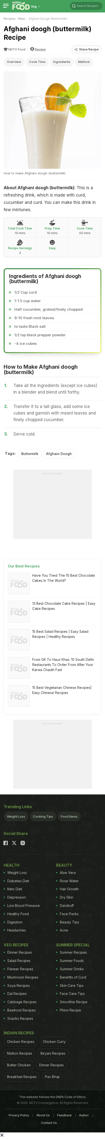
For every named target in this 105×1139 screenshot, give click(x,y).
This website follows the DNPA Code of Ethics (52, 1097)
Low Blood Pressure (23, 905)
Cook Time (37, 62)
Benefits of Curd (73, 977)
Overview (14, 62)
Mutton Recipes (19, 1053)
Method (84, 62)
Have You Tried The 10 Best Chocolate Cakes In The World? (63, 578)
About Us (43, 1115)
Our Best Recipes (24, 566)
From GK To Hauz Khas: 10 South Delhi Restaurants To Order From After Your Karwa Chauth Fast (63, 664)
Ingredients (61, 62)
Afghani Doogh (59, 454)
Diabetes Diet (18, 881)
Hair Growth (69, 889)
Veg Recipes (16, 944)
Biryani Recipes (53, 1053)
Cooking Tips (43, 816)
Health (11, 865)
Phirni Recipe (70, 1010)
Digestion (14, 922)
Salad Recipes (19, 961)
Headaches (16, 930)
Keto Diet (14, 889)
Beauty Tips (69, 922)
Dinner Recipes (19, 952)
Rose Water (69, 881)
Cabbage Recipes (22, 1002)
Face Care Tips (72, 993)
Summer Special (73, 944)
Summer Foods (72, 961)
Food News (69, 816)
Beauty (64, 865)
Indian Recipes (19, 1032)
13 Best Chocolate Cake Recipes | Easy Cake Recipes (63, 606)
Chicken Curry (54, 1042)
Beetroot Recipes (21, 1010)
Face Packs (69, 914)
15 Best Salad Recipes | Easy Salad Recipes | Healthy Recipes (60, 634)
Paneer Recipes (20, 969)
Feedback (64, 1115)
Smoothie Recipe (73, 1002)
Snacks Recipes (20, 1018)
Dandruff (67, 905)
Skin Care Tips (72, 985)
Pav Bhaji (52, 1077)
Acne (64, 930)
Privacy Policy (19, 1115)
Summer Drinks (72, 969)
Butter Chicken (19, 1065)
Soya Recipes (18, 985)
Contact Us (49, 1123)
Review (40, 49)
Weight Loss (16, 816)
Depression (16, 897)
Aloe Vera (68, 873)
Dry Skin (66, 897)
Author (84, 1115)
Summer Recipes (73, 952)
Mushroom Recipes (22, 977)
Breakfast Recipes (22, 1077)
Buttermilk (29, 454)
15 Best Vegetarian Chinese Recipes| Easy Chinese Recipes (62, 690)
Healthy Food (18, 914)
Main (21, 18)
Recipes (10, 18)
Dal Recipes (17, 993)
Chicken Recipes (20, 1042)
